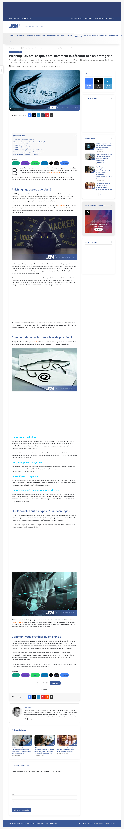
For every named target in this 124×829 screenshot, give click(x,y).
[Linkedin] (38, 115)
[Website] (25, 719)
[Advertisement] (80, 26)
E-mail (14, 802)
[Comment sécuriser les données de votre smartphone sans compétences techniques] (67, 740)
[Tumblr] (43, 115)
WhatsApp (35, 163)
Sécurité (78, 36)
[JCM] (25, 26)
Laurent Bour (15, 66)
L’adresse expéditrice (23, 144)
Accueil (12, 48)
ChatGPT (16, 163)
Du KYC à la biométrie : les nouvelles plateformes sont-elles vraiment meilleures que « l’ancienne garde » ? (104, 158)
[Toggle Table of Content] (74, 135)
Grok (56, 163)
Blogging (20, 36)
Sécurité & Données (27, 48)
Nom (13, 794)
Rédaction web (53, 36)
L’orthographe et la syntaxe (25, 146)
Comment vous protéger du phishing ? (26, 154)
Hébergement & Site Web (36, 36)
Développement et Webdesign (95, 36)
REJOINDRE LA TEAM (101, 18)
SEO (62, 36)
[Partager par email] (51, 115)
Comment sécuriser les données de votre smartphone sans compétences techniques (67, 749)
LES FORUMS (88, 18)
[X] (34, 115)
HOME (12, 36)
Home (90, 823)
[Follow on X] (19, 66)
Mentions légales (104, 823)
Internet (18, 48)
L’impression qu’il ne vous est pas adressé (29, 150)
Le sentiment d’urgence (24, 148)
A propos (95, 823)
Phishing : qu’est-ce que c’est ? (24, 140)
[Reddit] (47, 697)
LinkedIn (44, 163)
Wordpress (113, 36)
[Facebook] (29, 115)
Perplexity (25, 163)
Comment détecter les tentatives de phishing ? (29, 142)
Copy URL (55, 683)
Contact (112, 823)
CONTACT (111, 18)
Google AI (65, 163)
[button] (1, 70)
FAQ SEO (69, 36)
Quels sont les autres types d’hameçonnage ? (29, 152)
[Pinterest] (47, 115)
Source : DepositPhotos (17, 109)
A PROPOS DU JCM (76, 18)
